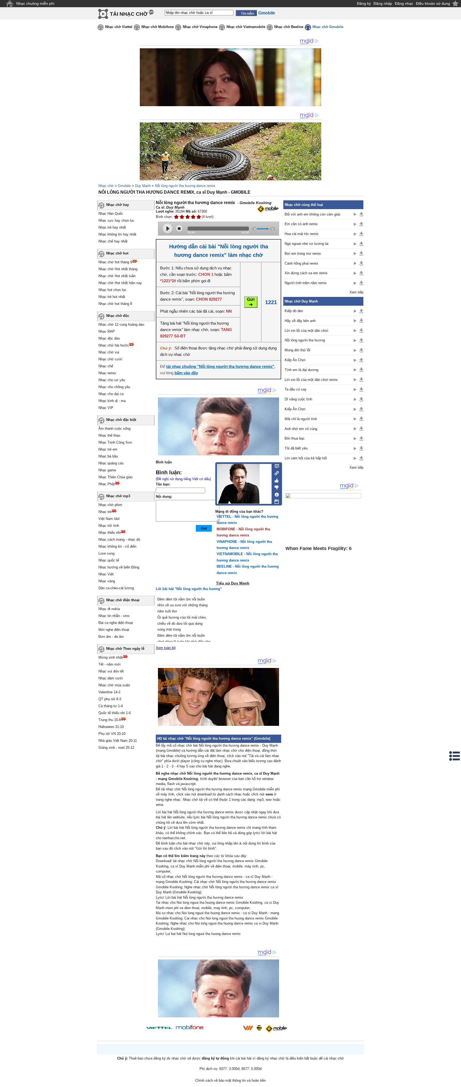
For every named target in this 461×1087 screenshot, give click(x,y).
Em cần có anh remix (301, 224)
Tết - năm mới (109, 664)
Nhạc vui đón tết (111, 671)
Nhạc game (107, 470)
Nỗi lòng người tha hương (305, 340)
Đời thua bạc (295, 438)
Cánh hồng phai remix (301, 263)
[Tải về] (361, 214)
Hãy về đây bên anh (300, 321)
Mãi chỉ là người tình (301, 419)
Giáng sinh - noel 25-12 (116, 748)
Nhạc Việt (106, 574)
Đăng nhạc (404, 3)
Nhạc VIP (105, 408)
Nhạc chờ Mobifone (157, 27)
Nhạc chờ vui (108, 352)
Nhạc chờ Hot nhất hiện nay (120, 283)
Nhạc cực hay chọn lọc (116, 220)
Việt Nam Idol (109, 519)
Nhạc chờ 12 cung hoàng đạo (121, 324)
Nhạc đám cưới (110, 678)
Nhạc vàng (106, 581)
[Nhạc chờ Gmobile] (276, 1029)
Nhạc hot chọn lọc (112, 290)
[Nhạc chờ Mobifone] (190, 1027)
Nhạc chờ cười (110, 359)
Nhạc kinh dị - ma (112, 401)
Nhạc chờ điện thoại (123, 600)
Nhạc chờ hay (117, 205)
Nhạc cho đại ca (111, 394)
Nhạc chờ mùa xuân (114, 685)
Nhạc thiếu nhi (109, 533)
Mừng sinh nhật (110, 657)
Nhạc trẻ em (107, 449)
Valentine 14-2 (109, 692)
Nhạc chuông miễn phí (35, 3)
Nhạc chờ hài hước (113, 345)
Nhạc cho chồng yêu (114, 387)
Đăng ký (364, 3)
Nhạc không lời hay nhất (117, 234)
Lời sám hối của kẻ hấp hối (306, 458)
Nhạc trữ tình (108, 526)
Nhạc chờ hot (117, 253)
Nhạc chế (105, 366)
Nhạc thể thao (109, 435)
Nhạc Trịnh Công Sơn (115, 442)
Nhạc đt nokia (109, 609)
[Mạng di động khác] (275, 472)
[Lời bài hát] (275, 493)
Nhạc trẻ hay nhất (112, 227)
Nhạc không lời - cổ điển (117, 546)
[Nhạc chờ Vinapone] (223, 1029)
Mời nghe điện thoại (113, 630)
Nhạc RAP (106, 331)
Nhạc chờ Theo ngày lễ (125, 649)
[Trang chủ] (9, 3)
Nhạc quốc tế (108, 560)
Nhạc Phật (106, 484)
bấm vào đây (186, 373)
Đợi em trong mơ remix (303, 254)
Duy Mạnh (143, 186)
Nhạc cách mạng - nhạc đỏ (119, 539)
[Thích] (275, 479)
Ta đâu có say (296, 389)
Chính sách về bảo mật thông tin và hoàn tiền (230, 1080)
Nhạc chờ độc (117, 316)
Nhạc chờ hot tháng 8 (115, 304)
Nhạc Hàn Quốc (110, 214)
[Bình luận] (275, 465)
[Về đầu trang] (456, 1082)
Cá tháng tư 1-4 (110, 706)
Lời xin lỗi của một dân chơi (306, 331)
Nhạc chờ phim (110, 505)
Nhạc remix (107, 373)
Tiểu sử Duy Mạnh (232, 583)
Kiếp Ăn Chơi (295, 360)
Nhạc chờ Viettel (118, 27)
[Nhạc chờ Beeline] (259, 1028)
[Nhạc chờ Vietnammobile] (248, 1028)
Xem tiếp (356, 292)
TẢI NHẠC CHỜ (129, 14)
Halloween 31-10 (111, 727)
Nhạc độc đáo (109, 338)
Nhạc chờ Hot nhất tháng (117, 269)
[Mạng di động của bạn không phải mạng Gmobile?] (268, 209)
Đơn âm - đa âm (111, 637)
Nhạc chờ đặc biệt (121, 420)
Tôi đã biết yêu (296, 448)
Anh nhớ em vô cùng (301, 429)
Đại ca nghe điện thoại (115, 623)
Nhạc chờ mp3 (118, 496)
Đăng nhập (382, 3)
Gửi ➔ (251, 302)
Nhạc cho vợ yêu (111, 380)
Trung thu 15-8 (109, 720)
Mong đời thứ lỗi (297, 350)
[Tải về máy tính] (275, 500)
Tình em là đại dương (301, 370)
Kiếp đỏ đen (294, 311)
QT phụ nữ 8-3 (109, 699)
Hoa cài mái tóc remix (302, 234)
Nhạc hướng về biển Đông (118, 567)
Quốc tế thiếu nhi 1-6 (114, 713)
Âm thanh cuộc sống (114, 429)
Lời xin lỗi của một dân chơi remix (311, 380)
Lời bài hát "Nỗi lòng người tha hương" (189, 589)
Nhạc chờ (106, 186)
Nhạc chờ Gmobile (327, 27)
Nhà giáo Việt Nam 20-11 (117, 741)
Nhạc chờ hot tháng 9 (115, 262)
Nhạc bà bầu (108, 456)
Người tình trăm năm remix (306, 283)
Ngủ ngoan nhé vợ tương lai (306, 244)
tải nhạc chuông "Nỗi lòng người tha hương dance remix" (220, 366)
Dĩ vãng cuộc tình (298, 399)
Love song (106, 553)
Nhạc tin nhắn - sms (114, 616)
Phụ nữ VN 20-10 (111, 734)
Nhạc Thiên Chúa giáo (115, 477)
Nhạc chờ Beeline (288, 27)
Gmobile (124, 186)
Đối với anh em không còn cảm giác (313, 214)
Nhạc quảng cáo (111, 463)
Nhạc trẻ (105, 512)
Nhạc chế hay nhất (113, 241)
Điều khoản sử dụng (433, 3)
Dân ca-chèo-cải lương (116, 588)
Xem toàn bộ (166, 648)
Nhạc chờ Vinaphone (200, 27)
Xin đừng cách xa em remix (306, 273)
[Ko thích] (275, 486)
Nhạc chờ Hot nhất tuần (117, 276)
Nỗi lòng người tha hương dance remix (185, 186)
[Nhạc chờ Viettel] (159, 1027)
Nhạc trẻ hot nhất (111, 297)
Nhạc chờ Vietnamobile (245, 27)
